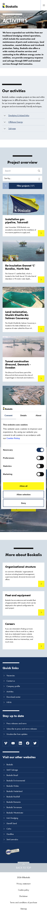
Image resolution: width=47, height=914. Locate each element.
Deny (23, 503)
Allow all (23, 486)
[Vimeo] (6, 743)
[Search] (39, 171)
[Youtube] (13, 743)
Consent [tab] (8, 415)
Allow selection (24, 494)
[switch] (40, 458)
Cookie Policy (13, 438)
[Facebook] (28, 743)
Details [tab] (23, 415)
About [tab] (38, 415)
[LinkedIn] (20, 743)
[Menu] (44, 5)
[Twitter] (35, 743)
